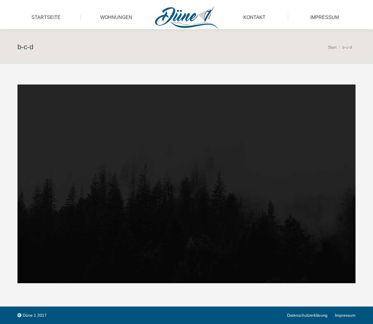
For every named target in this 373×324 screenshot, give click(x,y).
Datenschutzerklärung (307, 315)
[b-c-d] (186, 183)
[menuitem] (46, 17)
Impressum (345, 315)
